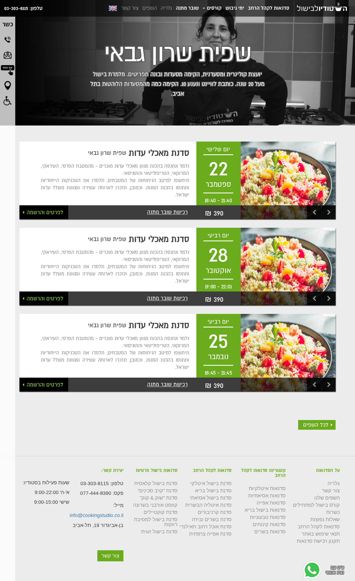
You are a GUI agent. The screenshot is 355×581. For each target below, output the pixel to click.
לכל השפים (315, 425)
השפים (150, 8)
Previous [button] (314, 212)
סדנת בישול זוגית (159, 531)
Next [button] (329, 212)
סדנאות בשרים (270, 531)
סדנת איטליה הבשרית (208, 505)
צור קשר (130, 8)
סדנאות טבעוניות (268, 517)
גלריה (166, 8)
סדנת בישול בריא (213, 490)
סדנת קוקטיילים (161, 512)
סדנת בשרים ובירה (212, 519)
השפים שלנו (327, 497)
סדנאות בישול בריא (265, 510)
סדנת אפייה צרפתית (210, 533)
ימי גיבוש (234, 8)
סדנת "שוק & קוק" (159, 497)
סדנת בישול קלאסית (156, 483)
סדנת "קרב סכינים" (158, 490)
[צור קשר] (110, 548)
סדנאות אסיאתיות (267, 495)
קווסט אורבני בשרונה (155, 505)
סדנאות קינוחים (269, 524)
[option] (288, 180)
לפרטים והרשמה (45, 212)
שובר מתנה (187, 8)
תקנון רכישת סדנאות (318, 541)
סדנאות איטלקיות (267, 488)
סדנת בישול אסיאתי (211, 497)
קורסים (214, 8)
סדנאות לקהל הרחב (268, 8)
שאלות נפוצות (325, 519)
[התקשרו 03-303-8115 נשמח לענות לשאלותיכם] (7, 39)
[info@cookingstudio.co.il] (7, 55)
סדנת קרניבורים (215, 512)
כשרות (333, 512)
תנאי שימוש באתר (321, 533)
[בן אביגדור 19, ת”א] (7, 85)
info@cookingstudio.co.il (96, 515)
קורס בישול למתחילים (316, 505)
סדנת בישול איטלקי (211, 483)
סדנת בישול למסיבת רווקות (156, 522)
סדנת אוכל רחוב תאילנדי (205, 526)
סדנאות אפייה (271, 502)
